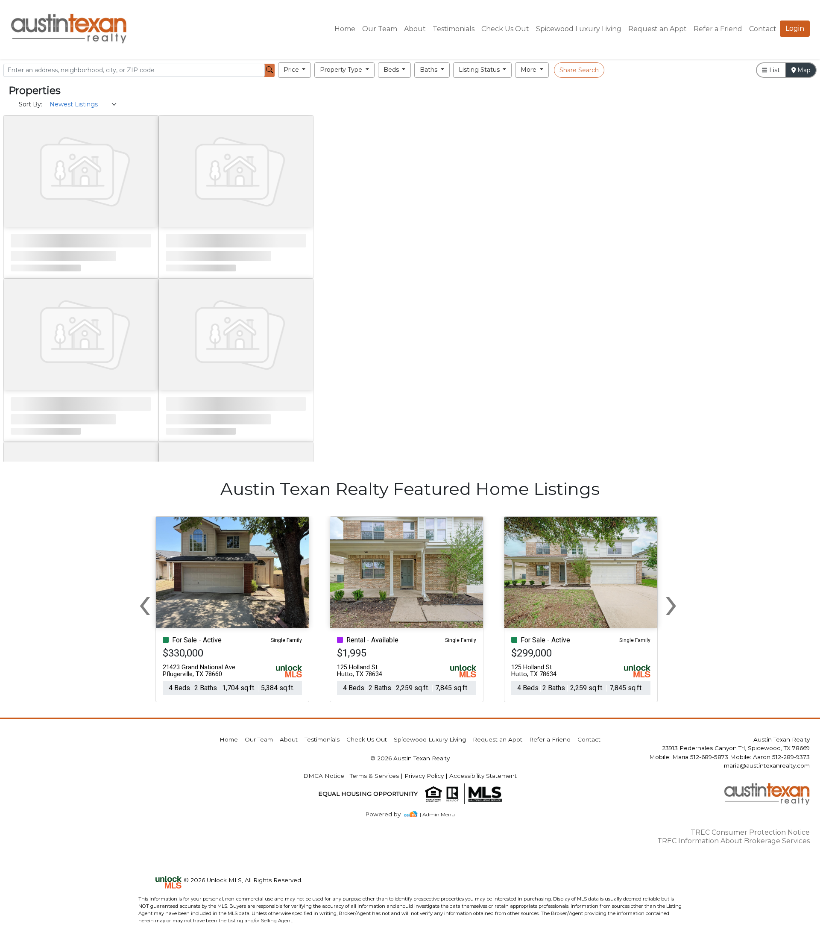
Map (803, 70)
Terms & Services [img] (374, 775)
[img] (388, 814)
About (415, 29)
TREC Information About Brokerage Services (733, 841)
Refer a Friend (718, 29)
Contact (588, 739)
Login (794, 28)
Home (344, 29)
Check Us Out (505, 29)
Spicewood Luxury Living (578, 29)
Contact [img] (762, 29)
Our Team (379, 29)
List (773, 70)
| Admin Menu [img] (437, 814)
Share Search (579, 70)
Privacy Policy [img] (424, 775)
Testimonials (453, 29)
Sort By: (30, 104)
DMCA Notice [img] (323, 775)
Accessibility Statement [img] (483, 775)
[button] (294, 70)
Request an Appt (657, 29)
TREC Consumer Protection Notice (750, 832)
